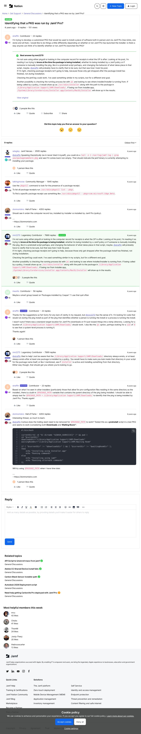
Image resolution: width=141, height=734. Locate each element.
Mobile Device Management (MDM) (49, 694)
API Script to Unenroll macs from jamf (22, 561)
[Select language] (103, 6)
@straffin (34, 68)
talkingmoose (19, 181)
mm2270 (16, 235)
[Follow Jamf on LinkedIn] (12, 671)
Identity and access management (86, 690)
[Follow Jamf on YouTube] (18, 671)
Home (4, 13)
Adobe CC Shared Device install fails (22, 569)
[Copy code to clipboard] (133, 431)
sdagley (16, 151)
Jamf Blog (10, 699)
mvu (13, 612)
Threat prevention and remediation (86, 699)
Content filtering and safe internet (86, 703)
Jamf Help (10, 686)
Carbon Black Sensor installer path (21, 577)
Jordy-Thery (16, 636)
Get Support (15, 13)
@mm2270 (90, 315)
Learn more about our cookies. (120, 716)
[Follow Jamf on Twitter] (7, 671)
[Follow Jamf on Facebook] (29, 671)
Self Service (76, 686)
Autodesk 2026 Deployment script (21, 585)
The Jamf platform (42, 686)
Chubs (14, 620)
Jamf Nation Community (17, 694)
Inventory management (44, 703)
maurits (16, 291)
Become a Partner (14, 708)
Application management (45, 699)
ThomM (14, 628)
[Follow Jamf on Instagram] (23, 671)
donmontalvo (18, 209)
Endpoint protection (80, 694)
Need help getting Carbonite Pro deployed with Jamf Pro (31, 593)
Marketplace (11, 703)
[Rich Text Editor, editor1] (70, 523)
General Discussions (33, 13)
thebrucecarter (18, 644)
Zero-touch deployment (44, 690)
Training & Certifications (16, 690)
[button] (5, 6)
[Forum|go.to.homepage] (16, 6)
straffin (16, 36)
